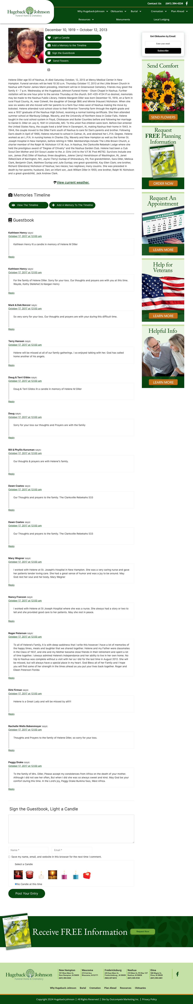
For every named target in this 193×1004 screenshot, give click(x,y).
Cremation (157, 11)
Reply (11, 256)
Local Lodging (161, 19)
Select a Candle (24, 864)
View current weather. (73, 182)
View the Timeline (27, 205)
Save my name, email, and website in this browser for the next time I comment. (56, 856)
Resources (84, 19)
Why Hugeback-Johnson (91, 11)
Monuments (123, 19)
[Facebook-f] (177, 974)
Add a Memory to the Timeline (69, 45)
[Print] (49, 69)
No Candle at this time (29, 884)
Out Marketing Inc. (124, 999)
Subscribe (163, 51)
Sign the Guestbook (63, 53)
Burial (134, 11)
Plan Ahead (177, 11)
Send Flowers (60, 60)
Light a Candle (61, 37)
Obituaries (117, 11)
